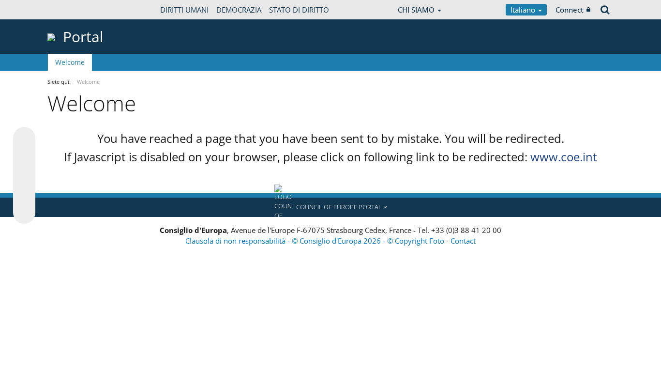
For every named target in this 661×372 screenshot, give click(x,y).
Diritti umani (184, 10)
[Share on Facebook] (24, 176)
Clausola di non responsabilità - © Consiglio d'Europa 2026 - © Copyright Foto (315, 241)
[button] (330, 207)
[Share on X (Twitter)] (24, 157)
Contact (463, 241)
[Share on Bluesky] (24, 139)
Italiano (524, 10)
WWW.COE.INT (71, 9)
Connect (570, 10)
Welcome (70, 62)
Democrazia (238, 10)
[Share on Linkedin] (24, 194)
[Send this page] (24, 212)
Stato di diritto (299, 10)
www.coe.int (563, 157)
